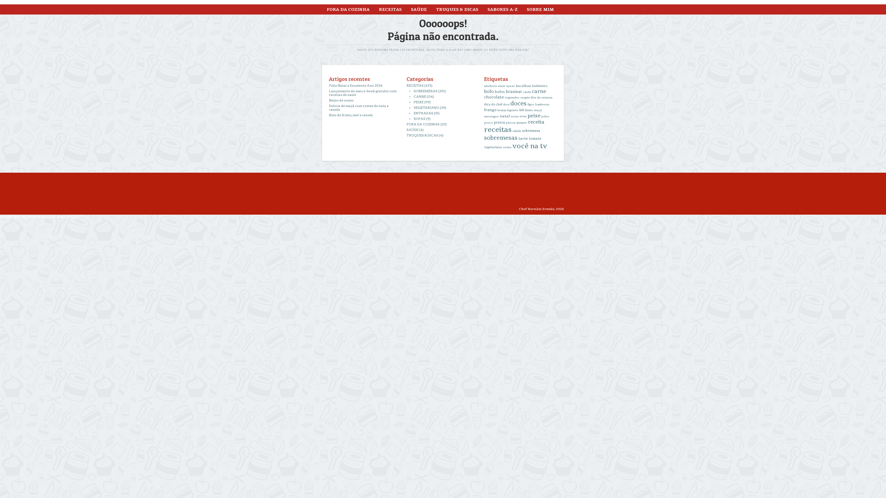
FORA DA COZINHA (348, 9)
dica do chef (493, 104)
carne (539, 91)
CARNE (420, 96)
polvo (545, 116)
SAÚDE (419, 9)
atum (501, 86)
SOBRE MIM (540, 9)
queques (521, 123)
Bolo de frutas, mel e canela (351, 115)
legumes (512, 110)
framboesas (542, 104)
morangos (491, 116)
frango (490, 110)
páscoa (510, 123)
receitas (498, 129)
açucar (510, 86)
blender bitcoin (13, 217)
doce (506, 104)
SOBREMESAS (425, 91)
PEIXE (419, 102)
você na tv (529, 146)
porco (488, 123)
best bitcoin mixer (64, 217)
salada (516, 131)
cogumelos (512, 97)
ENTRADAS (423, 113)
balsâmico (540, 86)
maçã (538, 110)
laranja (501, 110)
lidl (521, 110)
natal (505, 116)
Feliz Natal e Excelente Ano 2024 (356, 85)
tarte (523, 138)
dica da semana (542, 97)
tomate (535, 138)
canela (527, 92)
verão (507, 147)
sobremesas (501, 138)
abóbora (490, 86)
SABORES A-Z (503, 9)
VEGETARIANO (426, 108)
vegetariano (493, 147)
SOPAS (419, 119)
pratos (499, 122)
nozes (515, 116)
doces (518, 103)
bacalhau (523, 86)
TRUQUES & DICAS (457, 9)
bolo (489, 92)
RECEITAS (390, 9)
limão (529, 110)
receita (536, 122)
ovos (523, 116)
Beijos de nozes (341, 100)
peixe (534, 116)
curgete (525, 97)
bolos (500, 91)
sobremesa (531, 131)
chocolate (494, 97)
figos (530, 104)
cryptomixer (37, 217)
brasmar (514, 91)
